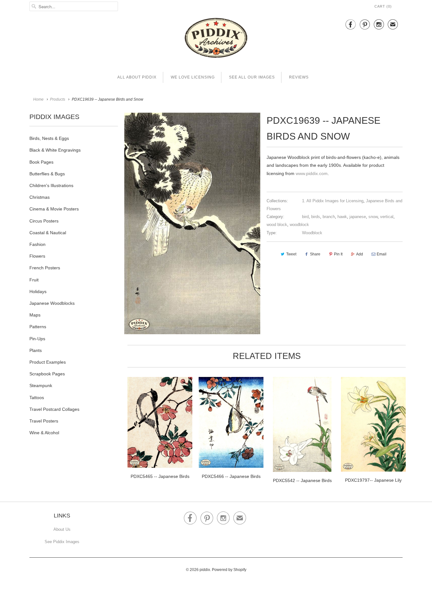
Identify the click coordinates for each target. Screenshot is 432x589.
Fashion (37, 244)
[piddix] (216, 39)
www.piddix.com (312, 173)
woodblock (299, 224)
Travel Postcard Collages (54, 409)
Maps (34, 314)
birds (315, 216)
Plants (35, 350)
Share (315, 254)
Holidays (37, 291)
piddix (205, 569)
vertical (386, 216)
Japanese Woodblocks (52, 303)
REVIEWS (299, 77)
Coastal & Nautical (47, 232)
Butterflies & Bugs (47, 173)
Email (381, 254)
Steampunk (40, 385)
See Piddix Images (62, 541)
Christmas (39, 197)
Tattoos (36, 397)
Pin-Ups (37, 338)
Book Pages (41, 162)
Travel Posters (43, 420)
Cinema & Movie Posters (54, 208)
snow (373, 216)
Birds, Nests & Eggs (49, 138)
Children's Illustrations (51, 185)
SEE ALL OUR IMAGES (252, 77)
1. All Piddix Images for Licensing (332, 200)
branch (329, 216)
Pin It (338, 254)
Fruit (34, 279)
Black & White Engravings (55, 150)
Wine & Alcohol (44, 432)
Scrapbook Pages (47, 373)
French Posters (44, 267)
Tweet (291, 254)
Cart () (383, 6)
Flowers (37, 256)
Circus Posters (44, 220)
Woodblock (312, 232)
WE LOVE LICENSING (193, 77)
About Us (62, 529)
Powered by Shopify (229, 569)
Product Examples (47, 362)
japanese (357, 216)
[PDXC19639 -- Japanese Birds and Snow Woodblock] (192, 223)
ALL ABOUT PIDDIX (137, 77)
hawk (342, 216)
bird (305, 216)
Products (57, 99)
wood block (277, 224)
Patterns (37, 326)
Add (359, 254)
